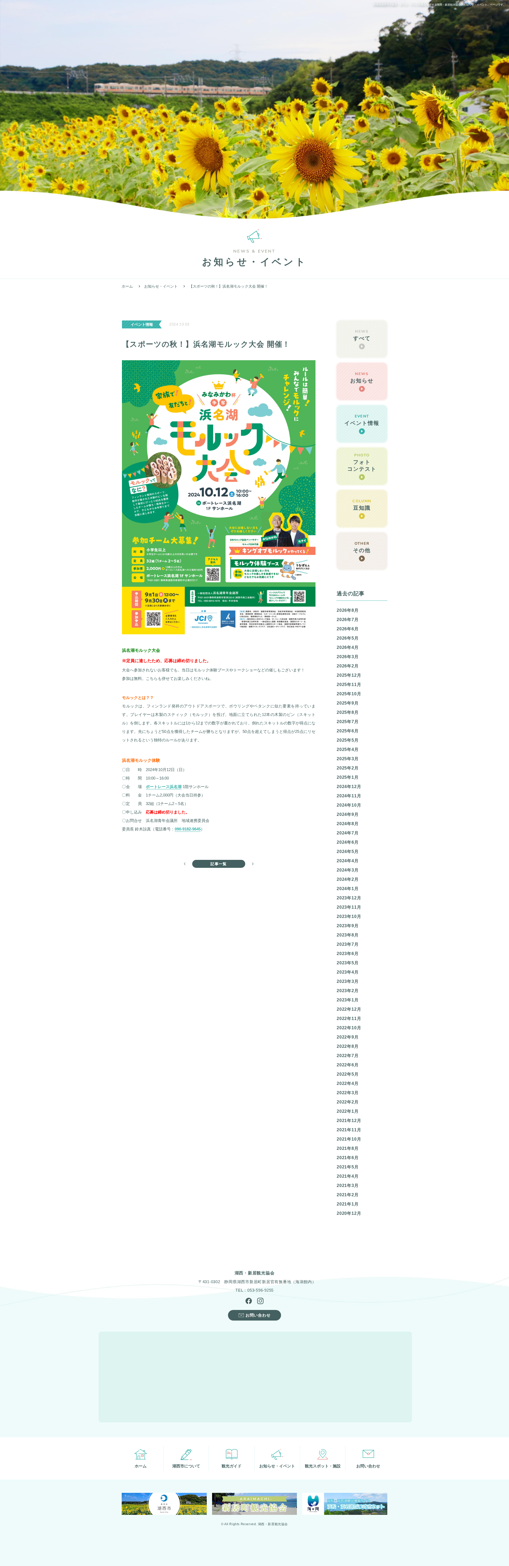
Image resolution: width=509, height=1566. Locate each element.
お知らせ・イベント (161, 286)
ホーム (127, 286)
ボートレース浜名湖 (164, 786)
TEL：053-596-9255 (254, 1290)
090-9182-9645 (188, 829)
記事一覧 (218, 864)
